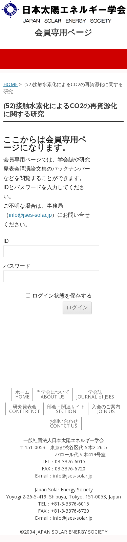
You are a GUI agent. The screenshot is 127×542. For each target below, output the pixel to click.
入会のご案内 (106, 408)
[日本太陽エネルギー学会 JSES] (63, 12)
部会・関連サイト (66, 408)
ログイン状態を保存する (62, 296)
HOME (10, 84)
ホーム (22, 394)
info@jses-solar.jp (30, 215)
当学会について (52, 394)
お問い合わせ (63, 423)
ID (6, 241)
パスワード (16, 266)
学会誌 (95, 394)
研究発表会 (24, 408)
